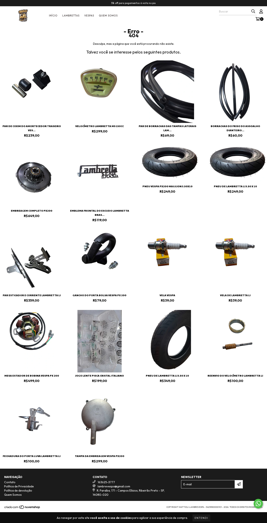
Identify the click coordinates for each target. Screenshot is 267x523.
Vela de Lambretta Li (235, 295)
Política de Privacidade (19, 486)
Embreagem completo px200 (31, 210)
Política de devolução (18, 490)
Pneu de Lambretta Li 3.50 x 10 (235, 186)
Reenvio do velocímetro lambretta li (235, 375)
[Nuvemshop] (22, 508)
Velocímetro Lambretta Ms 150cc (99, 126)
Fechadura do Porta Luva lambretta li (31, 456)
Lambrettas (70, 15)
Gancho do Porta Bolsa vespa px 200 (99, 295)
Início (53, 15)
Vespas (89, 15)
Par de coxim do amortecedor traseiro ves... (32, 128)
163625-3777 (106, 482)
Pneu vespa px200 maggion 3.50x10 (167, 186)
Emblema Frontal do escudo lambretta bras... (99, 212)
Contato (9, 482)
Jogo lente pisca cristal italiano (99, 375)
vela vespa (167, 295)
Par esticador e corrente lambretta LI (32, 295)
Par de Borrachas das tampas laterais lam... (167, 128)
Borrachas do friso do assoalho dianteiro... (235, 128)
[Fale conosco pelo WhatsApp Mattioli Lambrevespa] (258, 503)
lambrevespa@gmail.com (114, 486)
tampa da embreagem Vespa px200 (99, 456)
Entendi (201, 518)
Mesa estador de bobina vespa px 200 (31, 375)
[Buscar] (253, 11)
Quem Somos (108, 15)
